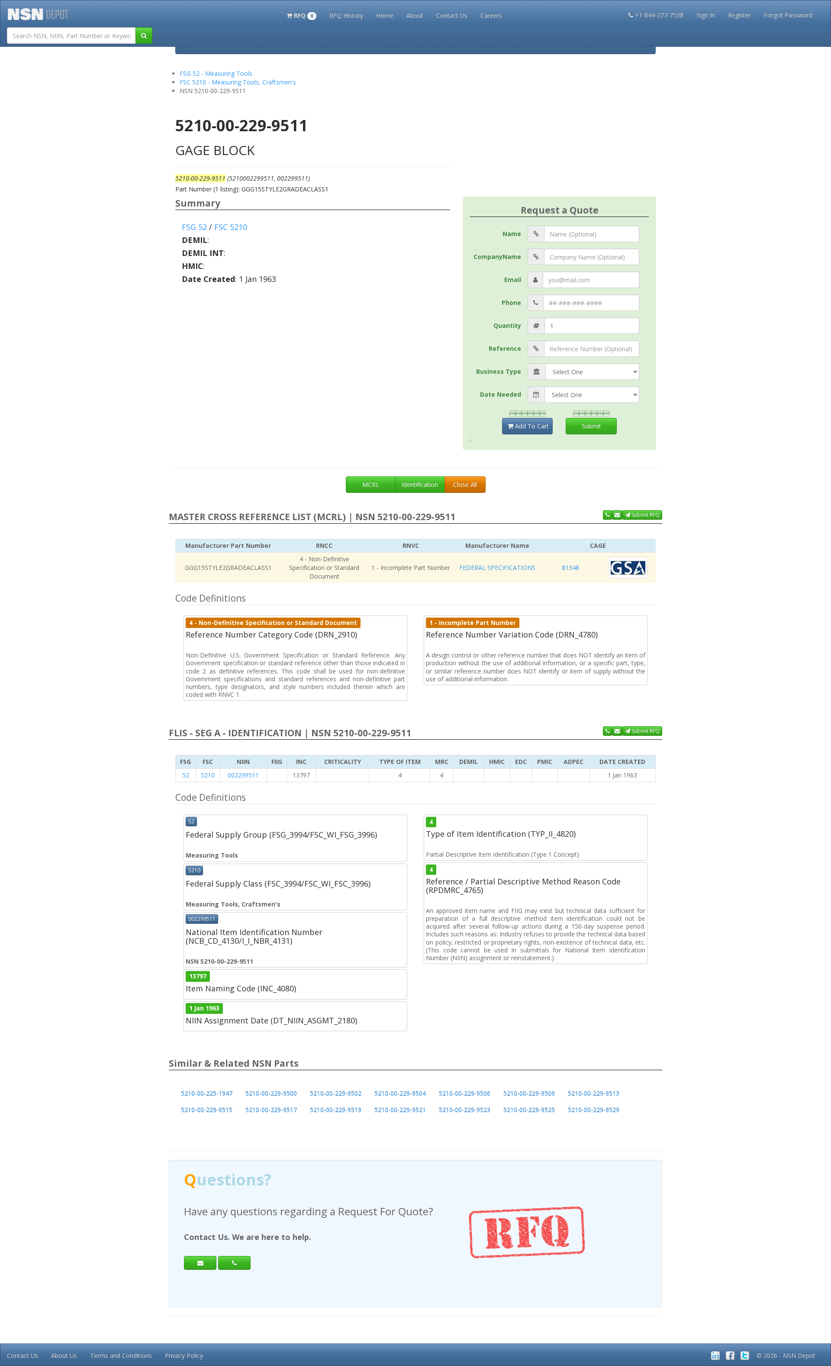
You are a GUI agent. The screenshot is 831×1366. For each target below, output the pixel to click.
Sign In (705, 15)
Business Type (498, 371)
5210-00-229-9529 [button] (593, 1110)
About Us (64, 1355)
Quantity (507, 325)
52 (185, 775)
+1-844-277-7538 (659, 15)
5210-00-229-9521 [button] (400, 1110)
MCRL (370, 484)
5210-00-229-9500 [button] (271, 1093)
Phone (511, 302)
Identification (420, 484)
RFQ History (346, 15)
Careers (491, 15)
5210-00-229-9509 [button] (529, 1093)
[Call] (234, 1263)
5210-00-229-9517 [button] (271, 1110)
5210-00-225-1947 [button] (206, 1093)
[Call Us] (607, 515)
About (414, 15)
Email (512, 279)
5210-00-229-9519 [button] (335, 1110)
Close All (465, 484)
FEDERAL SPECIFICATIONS (497, 567)
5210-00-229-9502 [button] (335, 1093)
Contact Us (451, 15)
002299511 (243, 775)
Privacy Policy (184, 1355)
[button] (301, 15)
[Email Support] (617, 515)
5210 (208, 775)
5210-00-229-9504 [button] (400, 1093)
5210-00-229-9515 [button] (206, 1110)
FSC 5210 (230, 227)
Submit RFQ (645, 514)
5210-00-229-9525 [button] (529, 1110)
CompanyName (497, 256)
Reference (505, 348)
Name (511, 234)
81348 (570, 567)
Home (384, 15)
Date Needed (500, 394)
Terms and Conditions (121, 1355)
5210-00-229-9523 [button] (464, 1110)
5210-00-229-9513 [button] (593, 1093)
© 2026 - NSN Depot (786, 1355)
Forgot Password (788, 15)
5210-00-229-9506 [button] (464, 1093)
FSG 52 (194, 227)
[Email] (200, 1263)
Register (739, 15)
